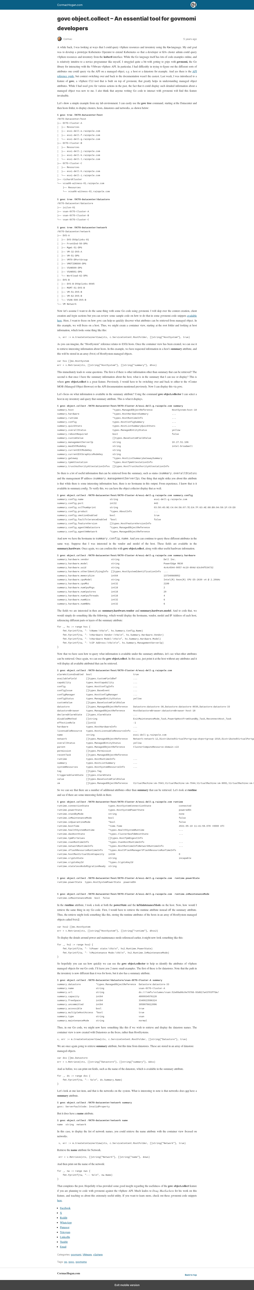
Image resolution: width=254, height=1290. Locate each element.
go (65, 1261)
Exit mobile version (127, 1285)
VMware (87, 1254)
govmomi (76, 1254)
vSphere (98, 1254)
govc (71, 1261)
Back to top (191, 1275)
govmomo (81, 1261)
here (59, 1200)
